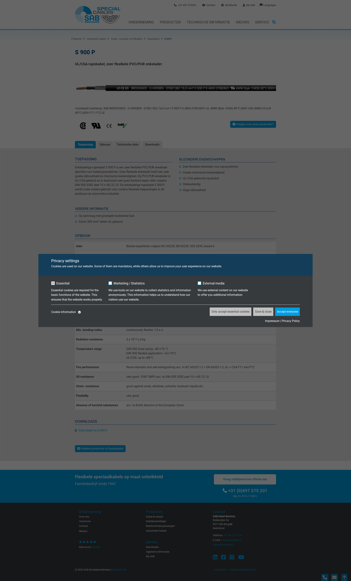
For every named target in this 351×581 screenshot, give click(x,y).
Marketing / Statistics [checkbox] (129, 283)
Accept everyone (287, 311)
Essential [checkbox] (62, 283)
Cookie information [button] (64, 312)
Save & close (263, 311)
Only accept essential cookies (231, 311)
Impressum (272, 321)
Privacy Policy (291, 321)
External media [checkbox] (213, 283)
